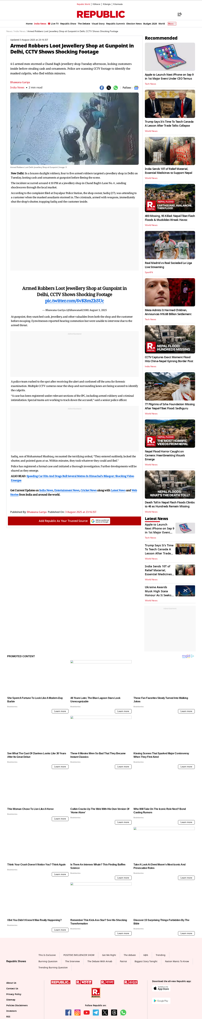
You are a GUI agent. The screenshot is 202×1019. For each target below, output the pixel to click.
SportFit (149, 272)
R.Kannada (118, 4)
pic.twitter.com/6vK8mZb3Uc (74, 301)
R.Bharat (96, 4)
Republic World (83, 4)
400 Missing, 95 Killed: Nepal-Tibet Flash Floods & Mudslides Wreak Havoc (170, 218)
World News (151, 131)
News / (9, 31)
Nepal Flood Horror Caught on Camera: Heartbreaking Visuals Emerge (165, 455)
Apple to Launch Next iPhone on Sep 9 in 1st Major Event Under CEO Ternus (169, 77)
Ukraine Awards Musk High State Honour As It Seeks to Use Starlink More (159, 593)
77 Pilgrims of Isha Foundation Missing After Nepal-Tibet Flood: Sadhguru (170, 406)
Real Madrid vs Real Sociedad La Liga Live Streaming (168, 265)
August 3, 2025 (98, 310)
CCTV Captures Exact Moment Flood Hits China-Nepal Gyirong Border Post (169, 359)
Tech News (150, 84)
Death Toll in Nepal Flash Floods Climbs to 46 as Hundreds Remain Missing (170, 504)
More (171, 23)
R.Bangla (107, 4)
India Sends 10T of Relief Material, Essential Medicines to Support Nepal (168, 171)
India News (17, 88)
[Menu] (178, 14)
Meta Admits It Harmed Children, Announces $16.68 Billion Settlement (168, 312)
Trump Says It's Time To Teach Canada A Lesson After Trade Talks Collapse (169, 124)
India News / (20, 31)
